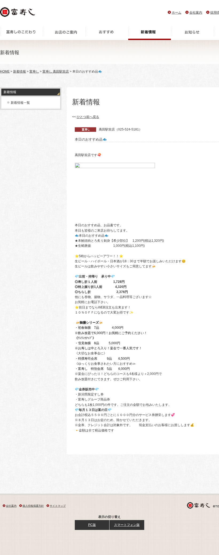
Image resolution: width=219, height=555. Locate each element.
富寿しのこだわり (21, 33)
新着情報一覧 (20, 103)
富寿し (34, 71)
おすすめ (106, 33)
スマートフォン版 (127, 525)
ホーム (176, 12)
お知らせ (192, 33)
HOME (5, 71)
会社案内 (195, 12)
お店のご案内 (64, 33)
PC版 (92, 525)
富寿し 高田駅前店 (55, 71)
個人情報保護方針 (33, 505)
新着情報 (149, 33)
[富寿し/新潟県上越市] (18, 13)
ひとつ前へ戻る (88, 117)
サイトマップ (58, 505)
